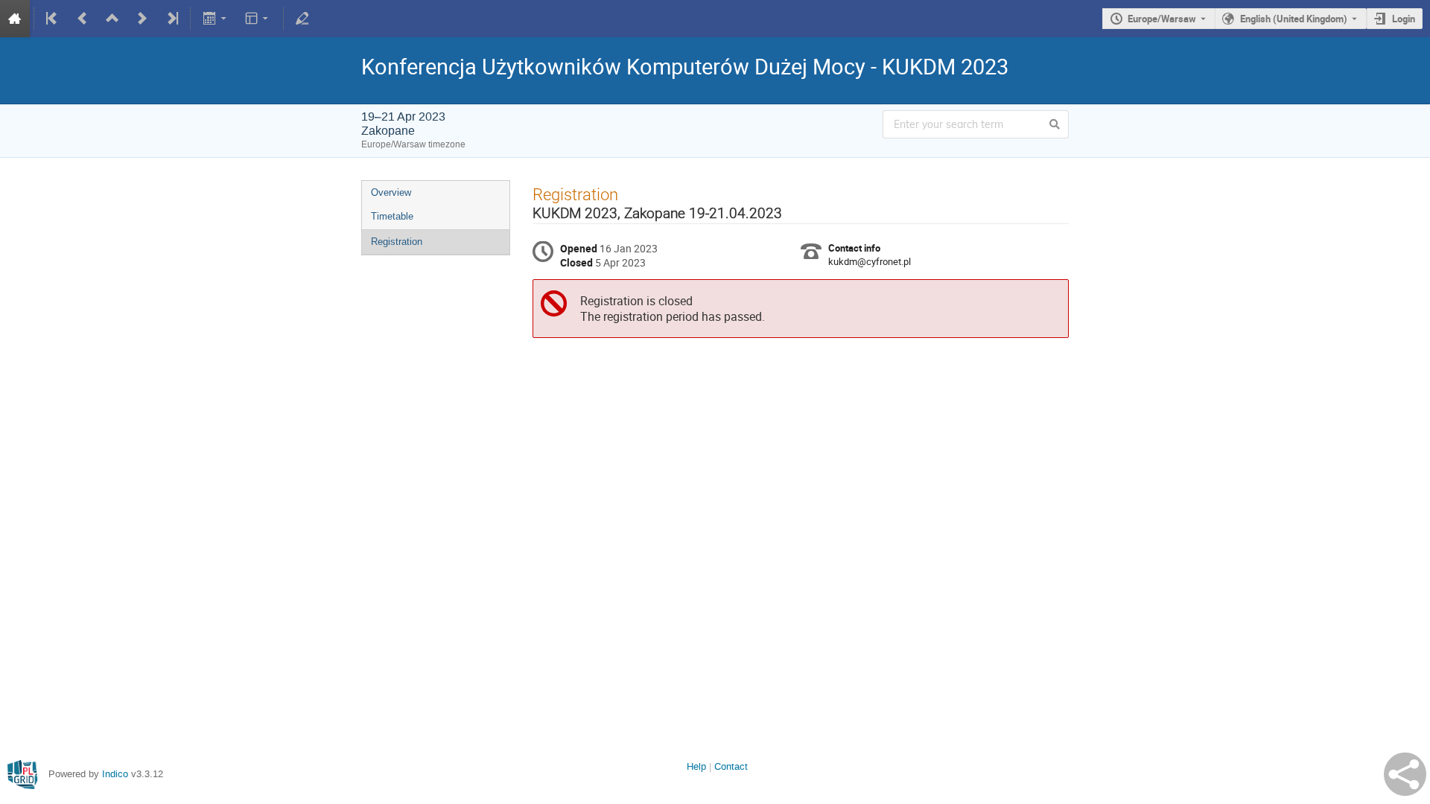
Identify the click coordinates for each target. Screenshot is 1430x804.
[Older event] (83, 18)
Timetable (392, 216)
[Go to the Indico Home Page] (15, 18)
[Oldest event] (53, 18)
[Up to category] (112, 18)
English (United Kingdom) (1293, 18)
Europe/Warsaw (1162, 18)
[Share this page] (1405, 774)
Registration (396, 241)
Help (696, 766)
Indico (115, 774)
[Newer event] (142, 18)
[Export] (215, 18)
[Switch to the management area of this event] (302, 18)
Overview (391, 192)
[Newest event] (171, 18)
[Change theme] (258, 18)
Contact (731, 766)
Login (1403, 18)
